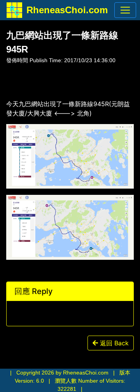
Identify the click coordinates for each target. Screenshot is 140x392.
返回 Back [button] (113, 343)
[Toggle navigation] (125, 10)
